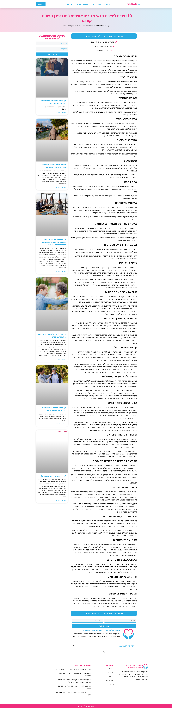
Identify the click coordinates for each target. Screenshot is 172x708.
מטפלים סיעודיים (82, 4)
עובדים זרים (97, 4)
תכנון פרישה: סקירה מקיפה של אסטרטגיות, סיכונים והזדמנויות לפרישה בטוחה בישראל (54, 242)
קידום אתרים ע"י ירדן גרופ (86, 706)
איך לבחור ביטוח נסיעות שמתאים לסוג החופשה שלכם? (73, 670)
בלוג (101, 26)
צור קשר (69, 4)
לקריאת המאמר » (61, 112)
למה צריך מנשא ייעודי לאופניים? (53, 476)
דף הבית (107, 4)
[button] (73, 646)
